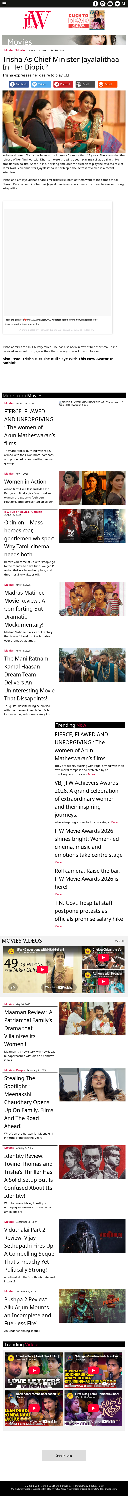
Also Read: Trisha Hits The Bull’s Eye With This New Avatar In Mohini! (58, 360)
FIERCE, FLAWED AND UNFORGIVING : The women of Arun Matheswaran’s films (29, 427)
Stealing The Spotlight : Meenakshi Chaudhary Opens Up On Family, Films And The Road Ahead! (28, 1102)
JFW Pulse (10, 512)
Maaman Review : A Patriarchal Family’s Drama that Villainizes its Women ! (28, 1028)
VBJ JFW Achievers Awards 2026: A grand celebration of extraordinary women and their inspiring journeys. (86, 798)
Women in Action (25, 481)
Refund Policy (97, 1486)
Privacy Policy (81, 1486)
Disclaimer (67, 1486)
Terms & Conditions (49, 1486)
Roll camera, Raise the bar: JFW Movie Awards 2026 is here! (88, 878)
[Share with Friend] (85, 84)
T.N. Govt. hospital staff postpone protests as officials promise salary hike (89, 910)
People (20, 1070)
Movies (9, 50)
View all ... (120, 941)
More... (93, 774)
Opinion (36, 512)
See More (64, 1455)
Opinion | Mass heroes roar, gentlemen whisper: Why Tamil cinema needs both (29, 538)
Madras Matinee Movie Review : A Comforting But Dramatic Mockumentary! (24, 608)
